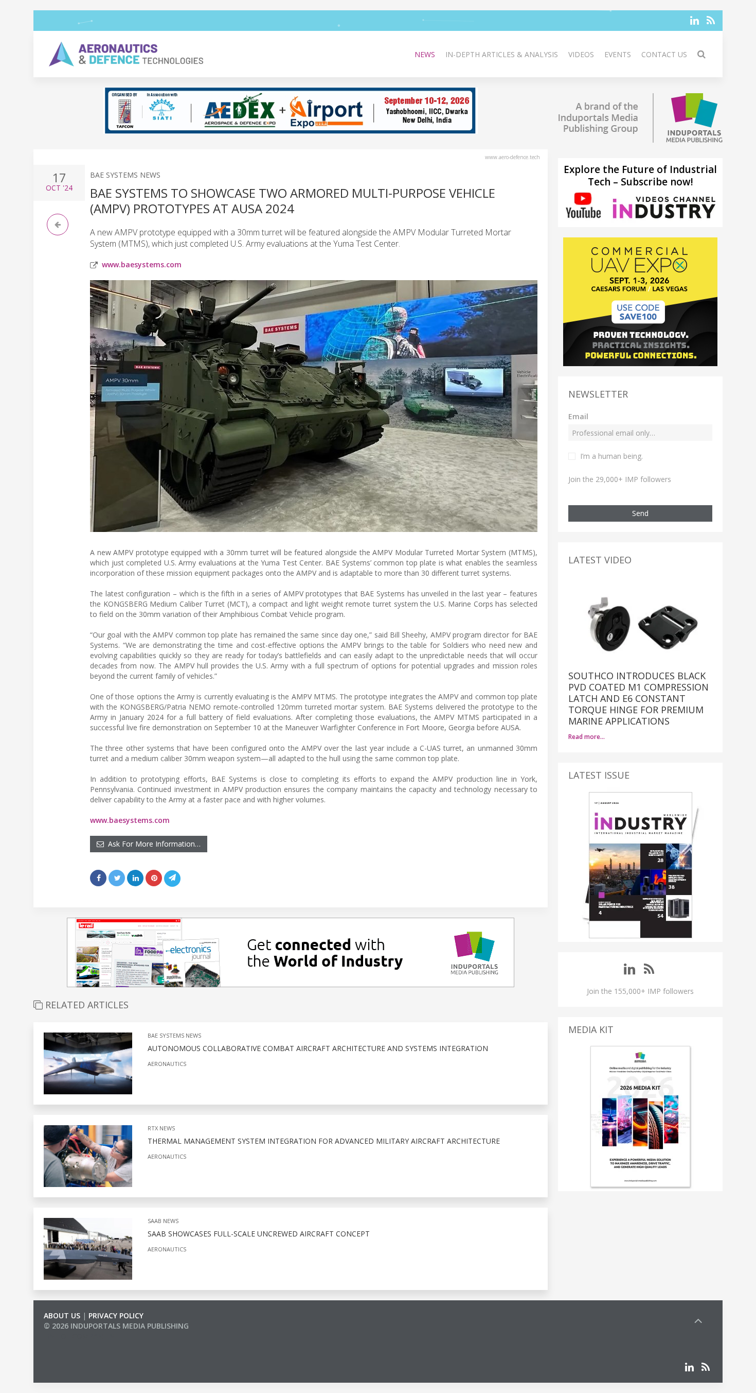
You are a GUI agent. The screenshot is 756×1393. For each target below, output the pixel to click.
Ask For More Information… (152, 844)
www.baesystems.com (142, 264)
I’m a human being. (611, 456)
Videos (581, 54)
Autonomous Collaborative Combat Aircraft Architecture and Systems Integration (318, 1048)
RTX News (161, 1128)
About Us (62, 1315)
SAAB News (163, 1221)
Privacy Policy (115, 1315)
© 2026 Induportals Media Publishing (116, 1326)
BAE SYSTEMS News (125, 175)
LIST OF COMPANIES (79, 1336)
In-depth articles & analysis (501, 54)
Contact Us (664, 54)
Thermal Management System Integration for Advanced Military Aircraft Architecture (324, 1141)
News (425, 54)
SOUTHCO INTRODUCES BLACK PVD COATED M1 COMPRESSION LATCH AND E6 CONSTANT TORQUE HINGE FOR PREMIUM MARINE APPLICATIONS (638, 698)
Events (617, 54)
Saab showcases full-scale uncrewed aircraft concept (259, 1234)
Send (640, 513)
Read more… (586, 736)
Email (578, 416)
